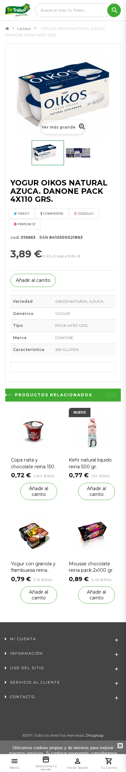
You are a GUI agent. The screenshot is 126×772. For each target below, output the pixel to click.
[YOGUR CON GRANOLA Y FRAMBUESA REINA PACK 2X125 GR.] (34, 534)
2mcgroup (94, 735)
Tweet (23, 213)
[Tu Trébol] (17, 10)
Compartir (52, 213)
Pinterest (26, 224)
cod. (15, 237)
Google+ (85, 213)
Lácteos (24, 28)
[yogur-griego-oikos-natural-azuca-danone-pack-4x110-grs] (48, 152)
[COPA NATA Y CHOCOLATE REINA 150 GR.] (34, 430)
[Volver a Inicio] (7, 28)
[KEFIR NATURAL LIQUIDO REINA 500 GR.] (92, 430)
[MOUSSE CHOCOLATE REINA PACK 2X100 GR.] (92, 534)
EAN (42, 237)
